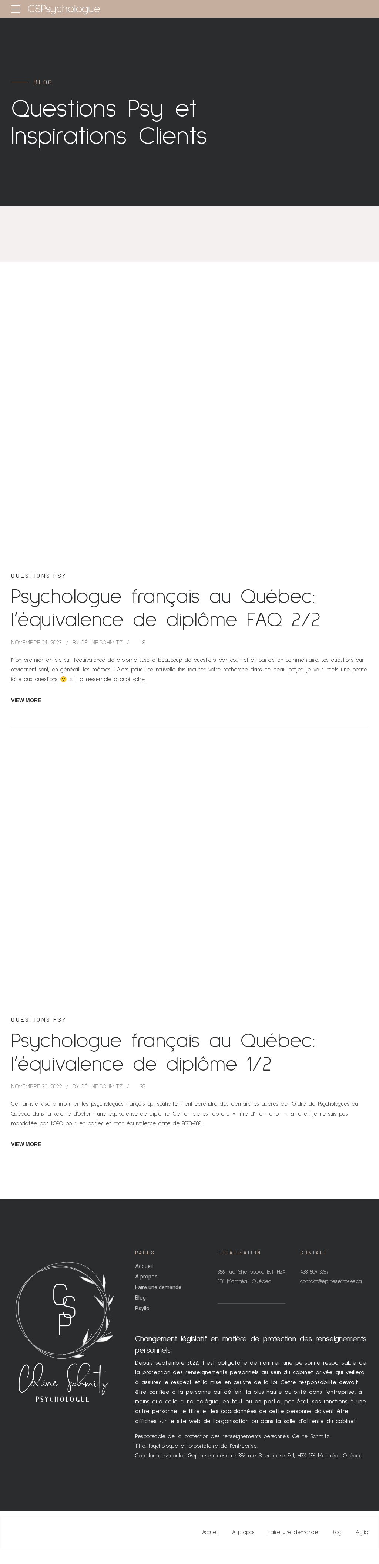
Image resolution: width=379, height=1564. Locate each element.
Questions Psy (39, 575)
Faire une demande (158, 1287)
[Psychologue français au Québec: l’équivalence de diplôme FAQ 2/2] (189, 433)
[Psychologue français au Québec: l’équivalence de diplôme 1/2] (189, 877)
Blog (140, 1297)
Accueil (144, 1266)
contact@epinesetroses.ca (201, 1456)
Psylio (142, 1308)
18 (142, 642)
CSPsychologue (64, 8)
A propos (146, 1276)
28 (142, 1086)
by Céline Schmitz (98, 642)
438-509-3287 (314, 1272)
